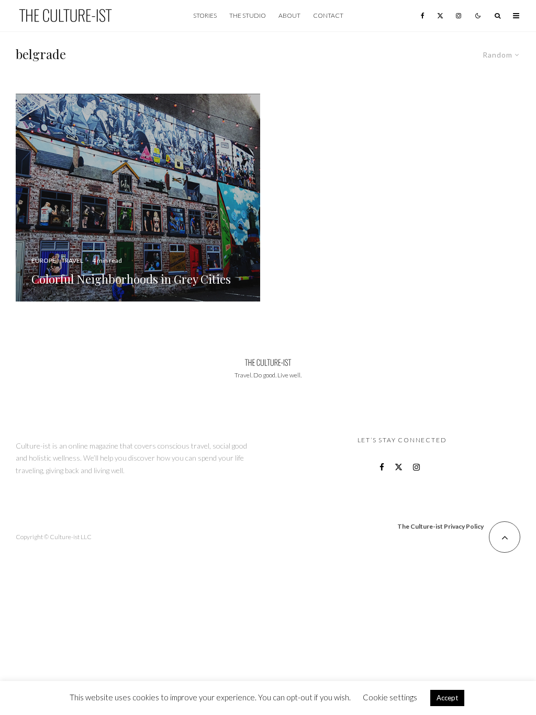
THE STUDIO (247, 15)
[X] (440, 15)
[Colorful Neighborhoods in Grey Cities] (138, 197)
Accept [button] (447, 698)
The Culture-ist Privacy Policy (440, 526)
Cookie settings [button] (390, 697)
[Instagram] (458, 15)
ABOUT (289, 15)
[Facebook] (423, 15)
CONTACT (328, 15)
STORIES (205, 15)
